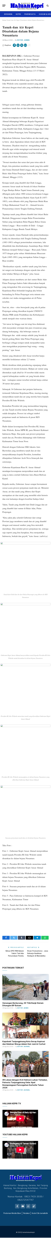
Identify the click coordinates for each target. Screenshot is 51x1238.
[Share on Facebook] (14, 45)
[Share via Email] (25, 45)
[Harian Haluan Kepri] (26, 5)
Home (4, 20)
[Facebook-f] (17, 1206)
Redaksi (26, 1213)
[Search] (47, 5)
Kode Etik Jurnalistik (40, 1213)
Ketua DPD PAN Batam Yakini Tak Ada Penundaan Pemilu (15, 953)
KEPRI (18, 14)
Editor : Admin (23, 40)
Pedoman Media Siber (12, 1213)
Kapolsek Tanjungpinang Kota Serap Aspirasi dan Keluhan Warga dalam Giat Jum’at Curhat (23, 1042)
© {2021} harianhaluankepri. (25, 1232)
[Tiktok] (34, 1206)
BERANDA (8, 14)
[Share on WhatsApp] (18, 45)
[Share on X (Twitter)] (21, 45)
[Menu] (3, 5)
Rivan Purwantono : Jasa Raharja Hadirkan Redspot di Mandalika (37, 953)
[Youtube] (23, 1206)
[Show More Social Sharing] (29, 45)
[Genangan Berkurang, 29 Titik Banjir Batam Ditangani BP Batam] (25, 987)
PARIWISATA (30, 14)
